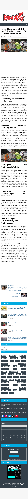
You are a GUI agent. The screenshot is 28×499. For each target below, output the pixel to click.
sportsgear (5, 387)
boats (11, 361)
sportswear (23, 387)
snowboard (5, 382)
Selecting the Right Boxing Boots (16, 330)
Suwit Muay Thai (6, 390)
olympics (4, 379)
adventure (23, 355)
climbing (23, 366)
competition (5, 369)
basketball (5, 361)
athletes (4, 358)
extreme (4, 371)
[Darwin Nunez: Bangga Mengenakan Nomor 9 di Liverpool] (4, 325)
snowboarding (22, 382)
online (11, 379)
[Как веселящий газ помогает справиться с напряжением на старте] (4, 317)
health (4, 377)
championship (22, 363)
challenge (4, 363)
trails (15, 390)
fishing (4, 374)
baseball (23, 358)
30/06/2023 (5, 36)
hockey (10, 377)
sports (24, 385)
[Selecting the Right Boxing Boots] (4, 332)
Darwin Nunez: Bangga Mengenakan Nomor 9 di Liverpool (17, 323)
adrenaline (13, 355)
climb (15, 366)
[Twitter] (9, 416)
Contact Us (7, 483)
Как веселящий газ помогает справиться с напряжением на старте (17, 316)
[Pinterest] (16, 416)
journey (16, 377)
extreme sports (14, 371)
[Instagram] (6, 416)
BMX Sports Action (17, 459)
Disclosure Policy (15, 483)
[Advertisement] (14, 5)
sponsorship (5, 385)
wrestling (4, 393)
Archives (3, 347)
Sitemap (22, 483)
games (18, 374)
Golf (24, 374)
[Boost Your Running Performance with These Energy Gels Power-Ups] (4, 340)
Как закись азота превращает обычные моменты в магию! (17, 307)
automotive (14, 358)
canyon (24, 361)
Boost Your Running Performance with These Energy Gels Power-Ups (17, 338)
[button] (26, 25)
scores (24, 379)
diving (15, 369)
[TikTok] (13, 416)
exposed (24, 369)
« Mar (13, 443)
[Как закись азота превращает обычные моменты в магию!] (4, 310)
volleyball (23, 390)
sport (15, 385)
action (4, 355)
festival (24, 371)
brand (17, 361)
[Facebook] (2, 416)
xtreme (11, 393)
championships (6, 366)
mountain (23, 377)
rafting (17, 379)
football (11, 374)
